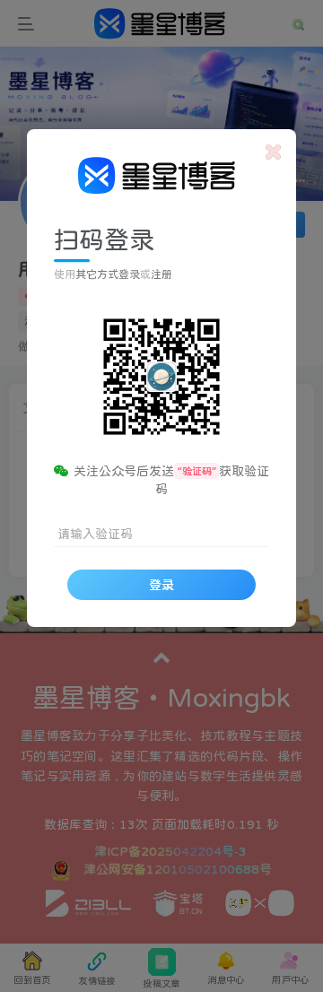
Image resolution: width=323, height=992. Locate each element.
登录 (161, 585)
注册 (161, 274)
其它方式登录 (107, 274)
